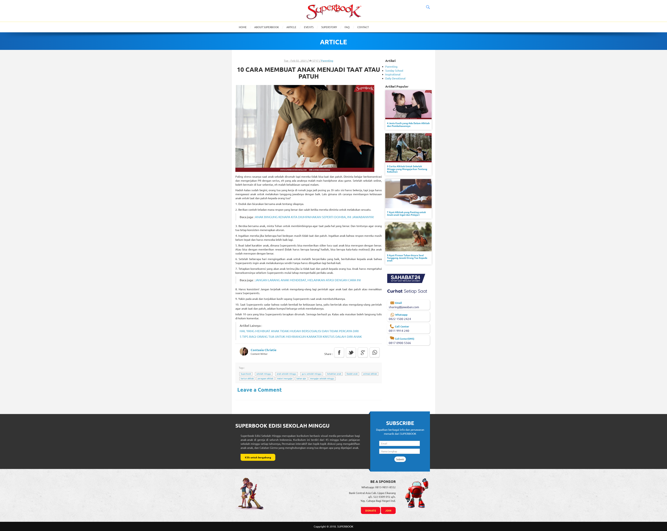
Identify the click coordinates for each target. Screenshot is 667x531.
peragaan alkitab (265, 378)
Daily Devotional (395, 78)
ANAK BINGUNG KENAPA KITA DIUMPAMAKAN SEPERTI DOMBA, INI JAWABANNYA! (314, 217)
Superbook (246, 373)
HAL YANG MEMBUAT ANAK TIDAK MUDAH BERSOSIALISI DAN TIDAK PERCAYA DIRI (299, 331)
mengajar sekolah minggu (322, 378)
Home (243, 27)
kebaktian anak (334, 373)
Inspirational (392, 74)
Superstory (329, 27)
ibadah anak (352, 373)
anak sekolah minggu (286, 373)
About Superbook (266, 27)
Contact (363, 27)
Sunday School (394, 70)
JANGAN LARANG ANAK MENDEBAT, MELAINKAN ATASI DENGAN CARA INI (308, 280)
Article (291, 27)
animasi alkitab (370, 373)
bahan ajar (301, 378)
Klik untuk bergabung (258, 457)
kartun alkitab (247, 378)
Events (309, 27)
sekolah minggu (263, 373)
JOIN (388, 510)
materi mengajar (285, 378)
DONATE (370, 510)
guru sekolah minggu (312, 373)
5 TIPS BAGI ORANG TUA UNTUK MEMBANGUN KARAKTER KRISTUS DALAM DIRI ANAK (301, 336)
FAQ (347, 27)
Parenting (327, 60)
